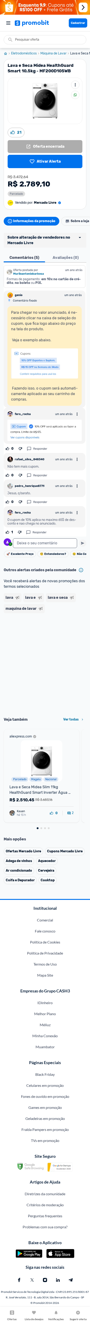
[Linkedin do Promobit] (57, 1280)
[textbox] (45, 543)
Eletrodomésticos (24, 53)
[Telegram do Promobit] (70, 1280)
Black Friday (45, 1074)
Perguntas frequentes (45, 1216)
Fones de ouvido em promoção (45, 1096)
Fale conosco (45, 931)
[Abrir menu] (8, 22)
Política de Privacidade (45, 953)
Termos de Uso (45, 964)
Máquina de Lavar (53, 53)
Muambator (45, 1047)
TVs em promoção (45, 1140)
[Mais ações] (75, 85)
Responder (40, 448)
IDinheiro (45, 1002)
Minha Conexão (45, 1036)
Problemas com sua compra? (45, 1227)
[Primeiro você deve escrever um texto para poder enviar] (82, 543)
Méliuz (45, 1025)
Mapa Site (45, 975)
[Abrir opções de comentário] (77, 414)
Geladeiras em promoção (45, 1118)
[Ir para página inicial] (7, 53)
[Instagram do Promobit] (45, 1280)
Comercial (45, 920)
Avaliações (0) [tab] (66, 257)
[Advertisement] (45, 663)
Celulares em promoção (45, 1085)
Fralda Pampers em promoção (45, 1129)
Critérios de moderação (45, 1205)
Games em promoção (45, 1107)
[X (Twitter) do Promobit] (32, 1280)
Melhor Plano (45, 1013)
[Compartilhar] (75, 95)
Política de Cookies (45, 942)
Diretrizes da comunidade (45, 1194)
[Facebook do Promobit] (19, 1280)
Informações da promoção (34, 221)
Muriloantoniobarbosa (28, 273)
